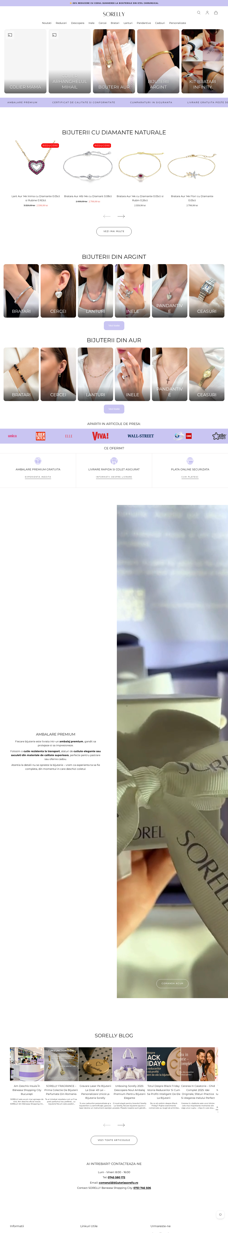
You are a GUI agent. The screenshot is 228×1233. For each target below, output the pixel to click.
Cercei (103, 23)
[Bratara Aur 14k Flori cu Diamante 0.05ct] (192, 166)
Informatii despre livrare (114, 477)
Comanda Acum (172, 983)
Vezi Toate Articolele (114, 1140)
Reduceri (61, 23)
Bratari (115, 23)
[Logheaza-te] (207, 13)
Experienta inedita (38, 477)
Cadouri (160, 23)
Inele (91, 23)
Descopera (77, 23)
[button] (199, 13)
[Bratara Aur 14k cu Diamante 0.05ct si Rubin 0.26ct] (140, 166)
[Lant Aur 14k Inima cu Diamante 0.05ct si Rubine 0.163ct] (36, 166)
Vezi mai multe (114, 231)
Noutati (46, 23)
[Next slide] (121, 216)
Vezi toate (114, 325)
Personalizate (177, 23)
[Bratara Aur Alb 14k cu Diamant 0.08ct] (88, 166)
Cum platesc (190, 477)
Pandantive (144, 23)
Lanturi (128, 23)
